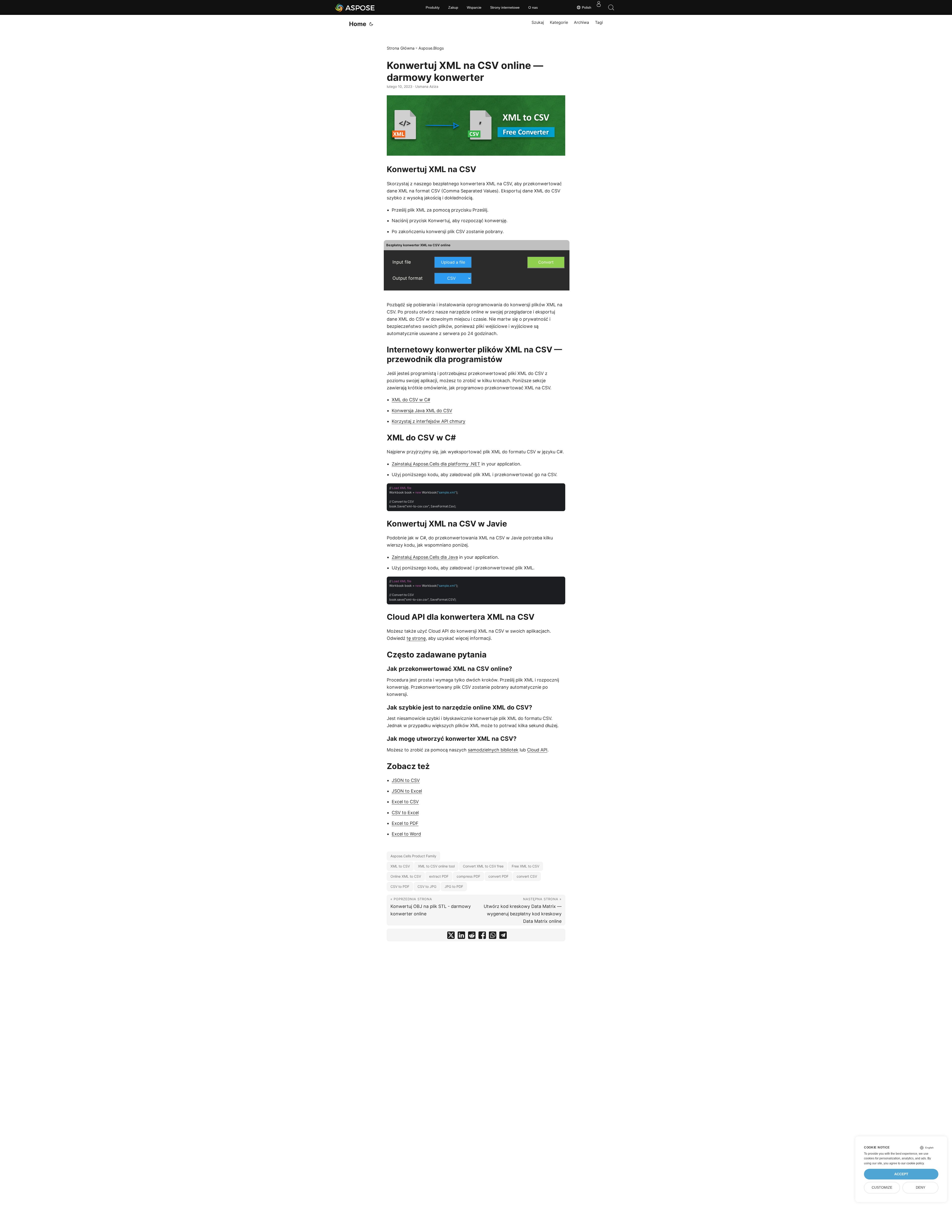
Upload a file (453, 262)
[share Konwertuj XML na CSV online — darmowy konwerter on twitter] (451, 936)
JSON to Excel (407, 791)
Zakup (453, 7)
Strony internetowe (505, 7)
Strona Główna (401, 48)
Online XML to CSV (405, 876)
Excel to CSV (405, 801)
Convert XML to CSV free (483, 866)
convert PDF (498, 876)
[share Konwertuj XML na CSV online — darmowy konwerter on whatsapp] (492, 936)
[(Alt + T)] (371, 24)
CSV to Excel (405, 812)
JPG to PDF (454, 886)
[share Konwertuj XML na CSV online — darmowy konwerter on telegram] (503, 936)
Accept (901, 1174)
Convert (546, 262)
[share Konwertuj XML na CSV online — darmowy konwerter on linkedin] (461, 936)
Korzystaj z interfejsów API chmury (428, 421)
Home (357, 24)
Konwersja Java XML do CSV (422, 410)
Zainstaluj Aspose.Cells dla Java (425, 557)
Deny (920, 1187)
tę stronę (416, 638)
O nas (533, 7)
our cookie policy (912, 1163)
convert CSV (527, 876)
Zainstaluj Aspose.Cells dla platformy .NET (436, 463)
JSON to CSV (406, 780)
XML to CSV (400, 866)
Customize (882, 1187)
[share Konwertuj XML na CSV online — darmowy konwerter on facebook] (482, 936)
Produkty (433, 7)
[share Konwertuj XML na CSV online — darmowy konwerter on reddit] (472, 936)
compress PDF (468, 876)
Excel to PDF (405, 823)
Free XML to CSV (525, 866)
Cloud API (537, 749)
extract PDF (438, 876)
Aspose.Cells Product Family (413, 856)
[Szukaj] (611, 7)
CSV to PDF (399, 886)
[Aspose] (355, 7)
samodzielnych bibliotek (493, 749)
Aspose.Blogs (431, 48)
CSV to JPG (426, 886)
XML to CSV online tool (436, 866)
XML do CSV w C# (411, 399)
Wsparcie (474, 7)
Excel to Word (406, 833)
